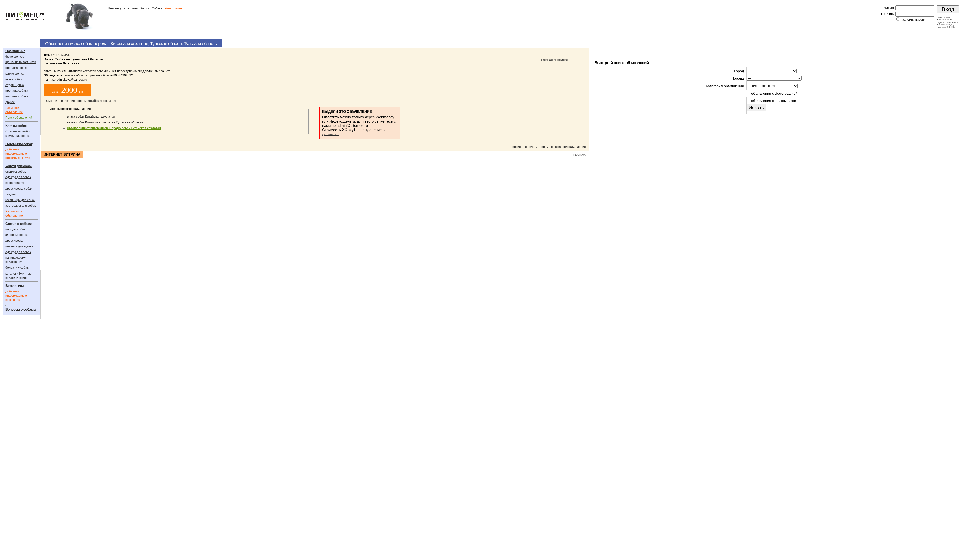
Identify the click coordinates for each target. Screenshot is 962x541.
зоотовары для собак (20, 205)
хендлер (11, 194)
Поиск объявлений (18, 117)
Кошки (144, 8)
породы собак (15, 229)
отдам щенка (14, 85)
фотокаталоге (330, 134)
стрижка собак (15, 171)
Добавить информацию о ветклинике (16, 296)
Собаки (157, 8)
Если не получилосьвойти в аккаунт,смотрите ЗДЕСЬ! (947, 24)
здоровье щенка (16, 235)
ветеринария (14, 183)
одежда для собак (18, 177)
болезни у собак (16, 267)
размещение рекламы (554, 59)
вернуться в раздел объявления (563, 147)
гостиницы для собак (20, 200)
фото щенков (14, 56)
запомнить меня (914, 19)
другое (10, 102)
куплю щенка (14, 73)
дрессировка (14, 240)
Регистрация (174, 8)
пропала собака (16, 90)
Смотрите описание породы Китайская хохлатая (81, 101)
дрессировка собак (18, 188)
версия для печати (524, 147)
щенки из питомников (20, 62)
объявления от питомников (773, 101)
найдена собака (16, 96)
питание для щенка (19, 246)
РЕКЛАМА (579, 154)
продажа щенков (17, 68)
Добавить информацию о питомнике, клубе (17, 154)
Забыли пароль (945, 19)
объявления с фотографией (774, 93)
